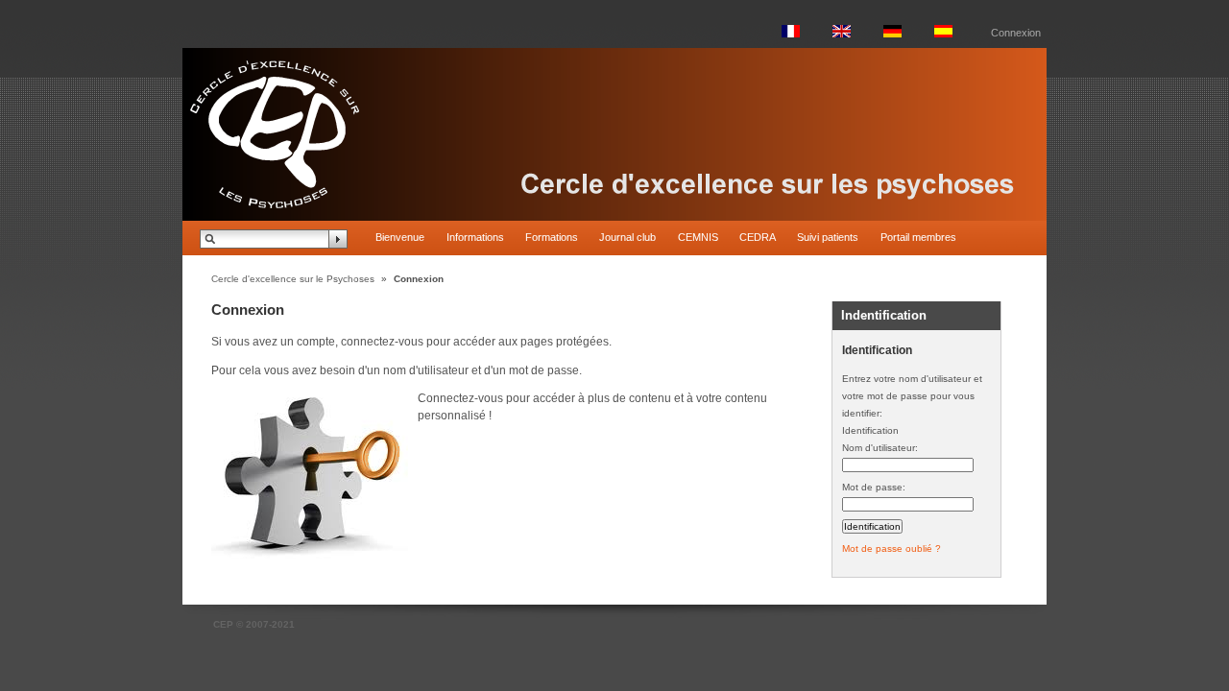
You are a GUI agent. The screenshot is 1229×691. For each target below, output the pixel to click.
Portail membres (918, 237)
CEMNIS (698, 237)
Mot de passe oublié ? (891, 548)
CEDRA (757, 237)
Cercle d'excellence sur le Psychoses (292, 279)
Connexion (1016, 32)
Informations (475, 237)
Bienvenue (399, 237)
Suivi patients (827, 237)
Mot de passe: (873, 487)
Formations (551, 237)
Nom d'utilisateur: (880, 447)
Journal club (627, 237)
